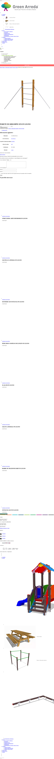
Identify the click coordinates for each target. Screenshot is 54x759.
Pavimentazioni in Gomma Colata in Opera (11, 745)
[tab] (28, 130)
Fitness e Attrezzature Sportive (7, 55)
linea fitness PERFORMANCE (9, 57)
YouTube (3, 538)
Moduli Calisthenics (7, 58)
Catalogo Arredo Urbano (8, 749)
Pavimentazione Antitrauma (8, 738)
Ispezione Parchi (7, 742)
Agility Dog (4, 62)
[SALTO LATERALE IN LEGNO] (20, 423)
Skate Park (6, 61)
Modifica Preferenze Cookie (4, 528)
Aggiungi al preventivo (3, 127)
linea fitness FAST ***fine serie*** (10, 56)
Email (1, 171)
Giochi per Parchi (5, 53)
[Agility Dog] (29, 705)
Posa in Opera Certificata (8, 740)
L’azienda (3, 557)
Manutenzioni (6, 744)
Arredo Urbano (4, 54)
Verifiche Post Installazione (8, 743)
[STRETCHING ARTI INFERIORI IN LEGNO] (20, 215)
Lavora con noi (4, 751)
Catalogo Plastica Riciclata (8, 748)
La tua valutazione (3, 159)
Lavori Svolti (4, 750)
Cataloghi (3, 746)
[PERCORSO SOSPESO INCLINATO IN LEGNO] (20, 340)
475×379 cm (13, 138)
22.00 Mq (13, 141)
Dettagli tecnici (4, 130)
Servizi (3, 739)
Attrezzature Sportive (7, 60)
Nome (1, 169)
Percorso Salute (7, 59)
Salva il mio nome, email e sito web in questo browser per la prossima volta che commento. (16, 173)
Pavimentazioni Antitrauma (6, 63)
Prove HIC (6, 741)
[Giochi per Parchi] (29, 592)
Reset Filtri (27, 65)
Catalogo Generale (7, 747)
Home (1, 67)
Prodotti (3, 558)
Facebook (3, 533)
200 (11, 144)
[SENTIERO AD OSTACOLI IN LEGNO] (20, 298)
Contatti (3, 752)
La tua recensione (3, 167)
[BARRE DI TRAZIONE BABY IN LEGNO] (20, 465)
